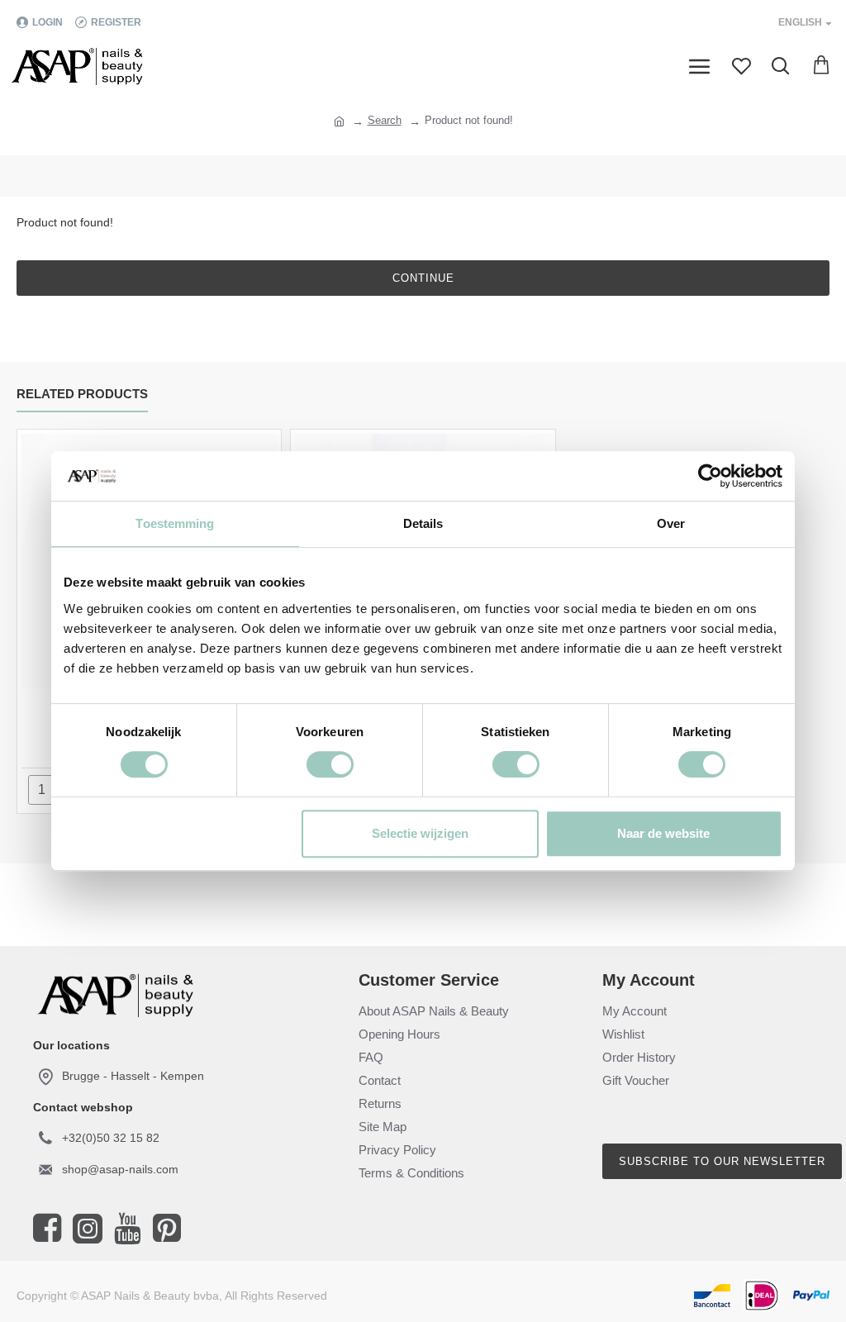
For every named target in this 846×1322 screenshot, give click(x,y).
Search (385, 120)
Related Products (82, 394)
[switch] (330, 764)
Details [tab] (423, 523)
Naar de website (663, 833)
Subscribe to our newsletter (722, 1161)
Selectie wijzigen (420, 833)
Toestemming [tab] (174, 523)
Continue (423, 278)
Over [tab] (671, 523)
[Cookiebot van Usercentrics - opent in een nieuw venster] (710, 476)
